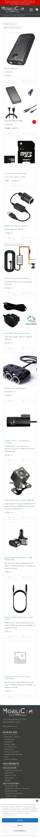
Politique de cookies (7, 835)
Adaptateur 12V (11, 786)
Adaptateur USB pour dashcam (17, 788)
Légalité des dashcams (13, 754)
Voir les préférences (20, 831)
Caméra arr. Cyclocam (13, 793)
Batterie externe (11, 791)
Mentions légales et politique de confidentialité (25, 835)
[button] (37, 801)
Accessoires (8, 742)
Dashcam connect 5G (13, 770)
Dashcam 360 (10, 775)
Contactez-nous (10, 747)
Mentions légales (10, 759)
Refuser (20, 825)
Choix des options (20, 185)
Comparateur (9, 739)
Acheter (12, 81)
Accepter (20, 820)
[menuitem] (30, 10)
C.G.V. (6, 757)
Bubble (8, 780)
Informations (9, 749)
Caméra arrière (11, 796)
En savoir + (28, 81)
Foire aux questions (11, 752)
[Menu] (30, 10)
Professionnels (9, 744)
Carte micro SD (11, 798)
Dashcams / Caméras (12, 737)
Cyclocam (9, 773)
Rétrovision (9, 778)
